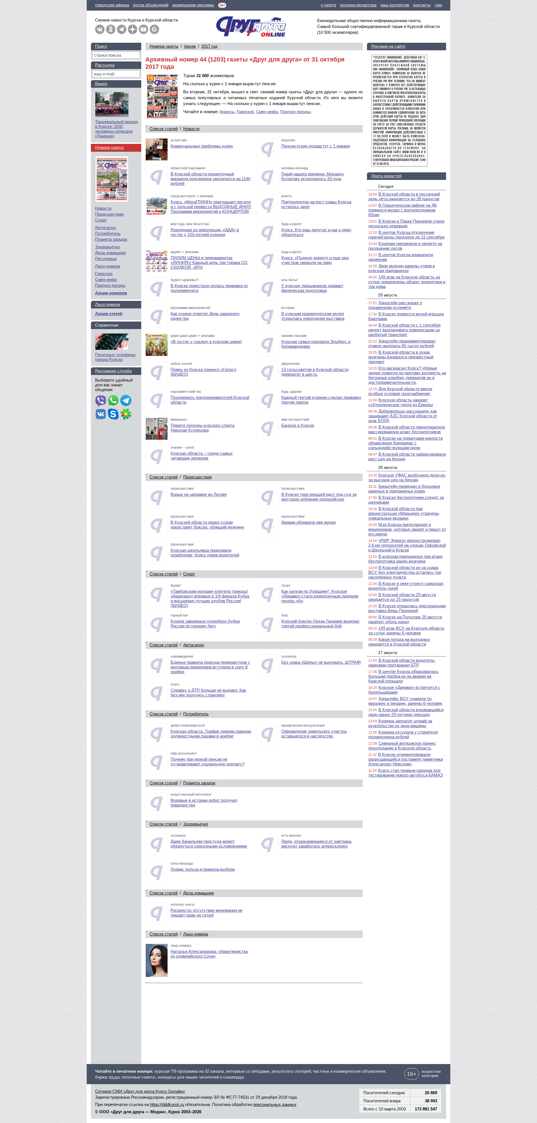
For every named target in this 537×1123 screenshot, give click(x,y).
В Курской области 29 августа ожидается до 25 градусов (402, 597)
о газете (328, 5)
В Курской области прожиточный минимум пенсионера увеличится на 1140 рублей (210, 179)
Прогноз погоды (295, 111)
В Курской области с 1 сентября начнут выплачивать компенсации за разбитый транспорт (404, 330)
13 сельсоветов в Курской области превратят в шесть (314, 372)
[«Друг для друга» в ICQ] (125, 414)
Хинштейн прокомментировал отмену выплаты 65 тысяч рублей (401, 343)
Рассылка (104, 65)
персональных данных (274, 1104)
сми (438, 5)
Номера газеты (164, 46)
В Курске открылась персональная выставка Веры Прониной (407, 608)
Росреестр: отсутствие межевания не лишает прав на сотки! (206, 912)
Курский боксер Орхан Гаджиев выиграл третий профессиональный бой (320, 623)
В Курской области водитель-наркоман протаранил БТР (401, 662)
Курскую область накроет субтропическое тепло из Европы (400, 402)
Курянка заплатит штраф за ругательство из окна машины (400, 723)
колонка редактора (358, 5)
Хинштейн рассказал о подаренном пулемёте (395, 305)
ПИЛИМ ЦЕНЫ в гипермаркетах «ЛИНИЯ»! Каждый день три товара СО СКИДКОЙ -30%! (209, 262)
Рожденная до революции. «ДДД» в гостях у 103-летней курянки (205, 232)
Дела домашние (198, 893)
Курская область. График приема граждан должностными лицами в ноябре (211, 733)
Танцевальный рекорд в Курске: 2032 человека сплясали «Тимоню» (116, 128)
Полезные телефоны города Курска (115, 357)
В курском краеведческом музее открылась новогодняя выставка (312, 316)
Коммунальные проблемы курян (202, 146)
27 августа (387, 652)
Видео (101, 83)
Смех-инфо (267, 111)
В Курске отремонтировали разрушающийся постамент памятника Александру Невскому (405, 759)
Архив (190, 46)
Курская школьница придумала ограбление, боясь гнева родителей (205, 552)
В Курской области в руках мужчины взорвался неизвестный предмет (400, 357)
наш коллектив (394, 5)
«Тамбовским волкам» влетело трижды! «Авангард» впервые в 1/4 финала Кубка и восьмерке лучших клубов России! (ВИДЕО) (210, 598)
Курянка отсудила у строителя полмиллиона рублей (403, 734)
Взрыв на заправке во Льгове (199, 494)
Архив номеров (111, 293)
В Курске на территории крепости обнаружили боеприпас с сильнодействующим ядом (405, 443)
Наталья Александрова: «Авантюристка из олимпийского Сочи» (209, 953)
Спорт (189, 574)
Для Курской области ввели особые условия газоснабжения (400, 391)
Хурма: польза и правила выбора (203, 869)
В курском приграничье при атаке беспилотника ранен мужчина (405, 558)
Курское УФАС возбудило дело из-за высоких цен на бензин (407, 477)
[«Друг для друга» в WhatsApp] (113, 401)
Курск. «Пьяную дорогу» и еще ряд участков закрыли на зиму (315, 260)
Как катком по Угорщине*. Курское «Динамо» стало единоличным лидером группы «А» (319, 596)
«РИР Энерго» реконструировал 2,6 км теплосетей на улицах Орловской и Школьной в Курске (407, 545)
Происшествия (197, 477)
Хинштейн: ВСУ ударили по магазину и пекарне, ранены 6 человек (405, 701)
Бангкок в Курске (297, 425)
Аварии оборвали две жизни (308, 522)
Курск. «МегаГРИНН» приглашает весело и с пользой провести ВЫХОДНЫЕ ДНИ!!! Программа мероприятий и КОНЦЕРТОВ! (211, 206)
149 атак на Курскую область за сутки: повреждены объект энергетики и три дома (406, 282)
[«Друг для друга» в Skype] (113, 414)
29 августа (387, 295)
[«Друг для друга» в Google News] (154, 29)
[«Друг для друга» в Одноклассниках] (111, 29)
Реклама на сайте (388, 46)
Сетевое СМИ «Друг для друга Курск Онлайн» (140, 1091)
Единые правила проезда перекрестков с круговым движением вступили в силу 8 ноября (210, 667)
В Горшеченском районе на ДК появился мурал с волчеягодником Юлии (402, 210)
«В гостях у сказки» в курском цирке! (206, 341)
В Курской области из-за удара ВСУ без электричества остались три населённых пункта (404, 572)
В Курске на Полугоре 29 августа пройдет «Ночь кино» (405, 619)
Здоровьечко (195, 824)
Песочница (105, 258)
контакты (422, 5)
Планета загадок (199, 783)
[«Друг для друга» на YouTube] (143, 29)
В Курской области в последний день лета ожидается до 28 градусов (404, 196)
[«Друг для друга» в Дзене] (132, 29)
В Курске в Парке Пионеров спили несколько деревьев (406, 223)
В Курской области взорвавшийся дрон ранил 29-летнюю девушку (406, 712)
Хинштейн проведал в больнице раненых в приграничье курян (404, 488)
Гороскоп (245, 111)
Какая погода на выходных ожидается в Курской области (399, 641)
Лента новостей (386, 175)
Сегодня (386, 186)
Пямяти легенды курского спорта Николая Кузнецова (202, 427)
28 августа (387, 467)
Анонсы (227, 111)
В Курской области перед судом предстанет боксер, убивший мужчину (207, 524)
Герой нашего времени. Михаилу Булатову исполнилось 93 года (312, 176)
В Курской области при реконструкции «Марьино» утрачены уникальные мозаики (403, 513)
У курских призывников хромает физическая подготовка (312, 288)
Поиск (101, 46)
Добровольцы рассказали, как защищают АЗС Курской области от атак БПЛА (402, 416)
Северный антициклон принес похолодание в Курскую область (402, 745)
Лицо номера (195, 934)
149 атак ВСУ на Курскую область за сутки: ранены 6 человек (406, 630)
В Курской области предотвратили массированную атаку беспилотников (406, 429)
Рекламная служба (113, 370)
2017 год (209, 46)
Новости (191, 128)
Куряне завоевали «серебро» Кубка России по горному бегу (205, 623)
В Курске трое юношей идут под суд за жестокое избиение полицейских (319, 496)
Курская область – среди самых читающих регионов (202, 455)
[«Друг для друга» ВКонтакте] (100, 29)
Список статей (164, 128)
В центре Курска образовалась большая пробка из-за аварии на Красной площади (403, 676)
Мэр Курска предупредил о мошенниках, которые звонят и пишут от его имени (407, 529)
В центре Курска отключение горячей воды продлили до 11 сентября (406, 234)
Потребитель (196, 714)
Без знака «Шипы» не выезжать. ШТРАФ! (321, 662)
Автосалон (193, 645)
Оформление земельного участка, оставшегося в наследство (314, 733)
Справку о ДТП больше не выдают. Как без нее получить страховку (208, 692)
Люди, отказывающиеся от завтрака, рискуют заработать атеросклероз (316, 843)
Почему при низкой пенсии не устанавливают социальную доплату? (207, 761)
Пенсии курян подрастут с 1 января (315, 146)
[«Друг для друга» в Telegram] (121, 29)
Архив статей (108, 313)
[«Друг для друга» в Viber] (100, 401)
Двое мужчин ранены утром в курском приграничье (401, 268)
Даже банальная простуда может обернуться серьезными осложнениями (209, 843)
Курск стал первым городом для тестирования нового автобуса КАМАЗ (405, 772)
